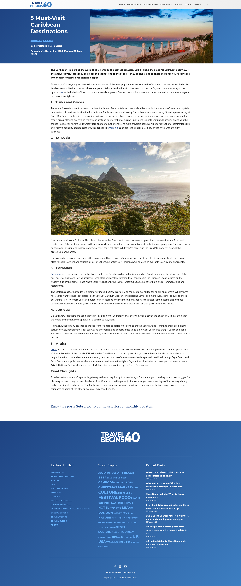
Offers (197, 4)
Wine (100, 547)
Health (113, 503)
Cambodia (106, 482)
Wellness (124, 542)
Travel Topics (59, 517)
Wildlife (135, 542)
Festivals (165, 4)
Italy (112, 508)
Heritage (125, 502)
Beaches (48, 40)
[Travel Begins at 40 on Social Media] (207, 4)
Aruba (54, 349)
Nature (104, 517)
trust (61, 92)
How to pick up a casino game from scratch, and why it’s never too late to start (166, 530)
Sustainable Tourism (116, 532)
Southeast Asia (59, 489)
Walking (112, 542)
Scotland (103, 527)
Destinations (150, 4)
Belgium (111, 478)
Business (121, 478)
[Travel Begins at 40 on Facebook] (115, 566)
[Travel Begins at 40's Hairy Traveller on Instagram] (120, 566)
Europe (55, 480)
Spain (113, 527)
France (136, 498)
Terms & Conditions (114, 572)
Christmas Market (115, 487)
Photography (131, 518)
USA (102, 542)
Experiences (133, 4)
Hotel (103, 507)
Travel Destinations (62, 476)
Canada (119, 483)
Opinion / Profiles (61, 505)
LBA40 (127, 507)
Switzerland (104, 537)
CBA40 (128, 482)
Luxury (118, 513)
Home (122, 4)
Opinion (178, 4)
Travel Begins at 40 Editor (48, 46)
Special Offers (59, 513)
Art (120, 472)
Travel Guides (59, 521)
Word (106, 547)
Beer (102, 477)
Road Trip (131, 523)
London (105, 513)
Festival (108, 497)
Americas (36, 40)
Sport (121, 527)
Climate (136, 488)
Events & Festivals (61, 501)
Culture (108, 492)
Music (127, 512)
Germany (103, 503)
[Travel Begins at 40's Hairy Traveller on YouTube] (125, 566)
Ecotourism (125, 493)
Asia (53, 484)
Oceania (55, 497)
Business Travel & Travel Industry (70, 509)
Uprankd (113, 127)
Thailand (117, 537)
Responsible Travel (112, 522)
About (54, 525)
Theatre (127, 537)
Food (125, 497)
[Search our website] (204, 4)
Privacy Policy (129, 572)
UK (136, 536)
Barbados (56, 274)
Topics (187, 4)
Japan (118, 508)
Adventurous (107, 473)
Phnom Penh (117, 518)
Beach (129, 472)
